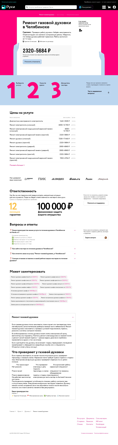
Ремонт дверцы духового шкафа (21, 298)
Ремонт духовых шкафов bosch (20, 277)
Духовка (27, 411)
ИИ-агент (99, 421)
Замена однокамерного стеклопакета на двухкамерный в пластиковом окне (34, 301)
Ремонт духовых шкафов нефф (20, 287)
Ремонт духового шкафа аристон (50, 280)
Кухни (19, 411)
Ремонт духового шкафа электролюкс (51, 287)
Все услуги (81, 419)
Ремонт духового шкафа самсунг (52, 284)
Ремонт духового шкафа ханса (20, 280)
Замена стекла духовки (56, 294)
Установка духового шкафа (19, 291)
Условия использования (87, 433)
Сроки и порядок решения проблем (23, 199)
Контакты (89, 424)
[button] (100, 2)
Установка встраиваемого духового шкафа (24, 294)
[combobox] (51, 7)
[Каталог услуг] (104, 7)
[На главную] (11, 7)
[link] (24, 277)
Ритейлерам (100, 424)
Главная (12, 411)
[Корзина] (109, 7)
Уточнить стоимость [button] (32, 61)
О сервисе (80, 421)
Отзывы (80, 424)
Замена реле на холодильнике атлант (22, 305)
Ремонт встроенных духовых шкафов (52, 298)
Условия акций (101, 427)
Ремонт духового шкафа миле (50, 277)
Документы (90, 419)
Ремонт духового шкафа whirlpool (21, 284)
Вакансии (89, 421)
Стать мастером (101, 419)
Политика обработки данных (101, 433)
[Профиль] (114, 7)
